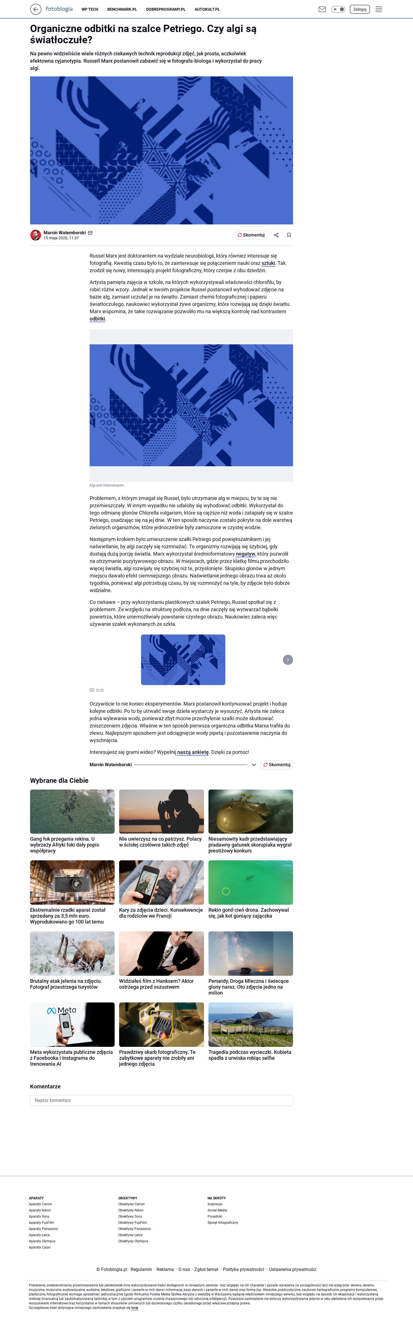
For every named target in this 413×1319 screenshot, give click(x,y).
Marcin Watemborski (65, 232)
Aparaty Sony (39, 1216)
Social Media (217, 1210)
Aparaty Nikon (40, 1210)
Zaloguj (359, 9)
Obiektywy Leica (130, 1235)
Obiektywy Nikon (131, 1210)
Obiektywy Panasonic (134, 1229)
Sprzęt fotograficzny (223, 1223)
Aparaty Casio (40, 1247)
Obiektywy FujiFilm (132, 1223)
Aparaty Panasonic (43, 1229)
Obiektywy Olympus (133, 1241)
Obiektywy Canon (131, 1204)
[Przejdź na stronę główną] (36, 13)
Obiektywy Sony (130, 1216)
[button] (338, 9)
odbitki (97, 319)
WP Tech (89, 9)
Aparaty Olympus (42, 1241)
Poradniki (215, 1216)
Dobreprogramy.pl (166, 9)
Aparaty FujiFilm (41, 1223)
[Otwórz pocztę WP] (322, 9)
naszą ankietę (193, 752)
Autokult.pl (207, 9)
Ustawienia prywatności (291, 1269)
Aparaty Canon (40, 1204)
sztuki (268, 263)
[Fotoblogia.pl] (63, 9)
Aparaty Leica (39, 1235)
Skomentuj (254, 235)
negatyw (245, 554)
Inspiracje (215, 1204)
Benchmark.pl (122, 9)
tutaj (134, 1308)
